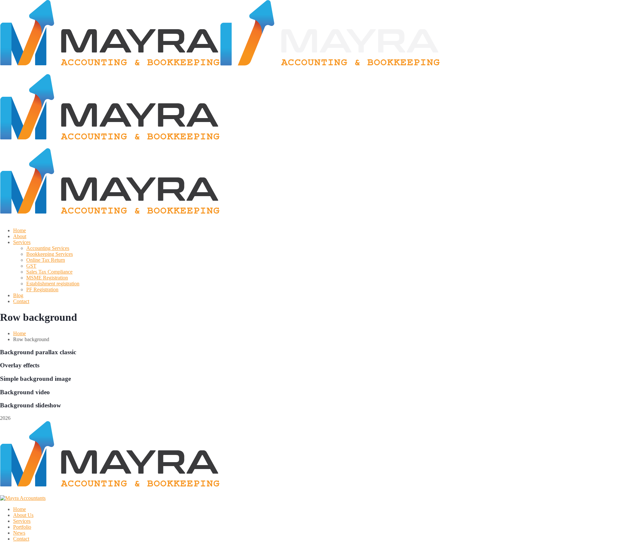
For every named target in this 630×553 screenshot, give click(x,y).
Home (19, 333)
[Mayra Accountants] (110, 71)
